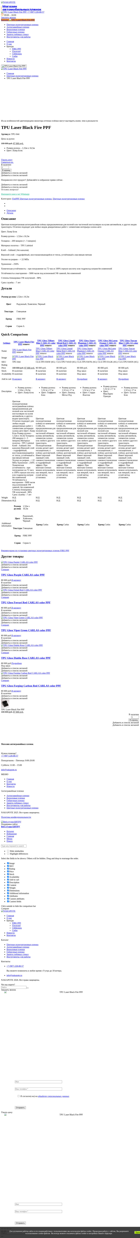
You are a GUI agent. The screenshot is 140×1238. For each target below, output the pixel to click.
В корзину (6, 170)
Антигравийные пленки (18, 27)
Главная (10, 41)
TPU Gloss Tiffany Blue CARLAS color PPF (46, 343)
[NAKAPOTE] (14, 69)
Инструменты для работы (18, 37)
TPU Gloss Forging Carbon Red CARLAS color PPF (31, 685)
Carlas (15, 56)
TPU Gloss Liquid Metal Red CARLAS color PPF (66, 343)
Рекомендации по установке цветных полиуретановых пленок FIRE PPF (35, 550)
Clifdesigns (17, 54)
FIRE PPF (16, 49)
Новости (11, 59)
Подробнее (82, 379)
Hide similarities (16, 851)
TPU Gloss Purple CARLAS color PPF (23, 574)
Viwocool (16, 51)
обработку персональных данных (53, 1096)
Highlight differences (18, 854)
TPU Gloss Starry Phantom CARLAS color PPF (87, 343)
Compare (5, 569)
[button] (8, 17)
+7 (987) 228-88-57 (35, 12)
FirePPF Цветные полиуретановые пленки (32, 199)
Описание (11, 210)
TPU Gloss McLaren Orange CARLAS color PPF (107, 343)
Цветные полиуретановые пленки (22, 24)
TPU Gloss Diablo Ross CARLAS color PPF (26, 658)
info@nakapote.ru (9, 770)
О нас (9, 44)
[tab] (73, 210)
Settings (6, 343)
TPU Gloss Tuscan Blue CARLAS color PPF (128, 343)
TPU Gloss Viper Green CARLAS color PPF (26, 630)
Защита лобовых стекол (18, 34)
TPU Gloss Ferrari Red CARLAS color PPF (26, 602)
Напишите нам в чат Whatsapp (15, 194)
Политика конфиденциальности (16, 817)
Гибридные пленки (15, 32)
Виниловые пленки (16, 29)
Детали (10, 213)
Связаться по (7, 162)
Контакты (11, 61)
